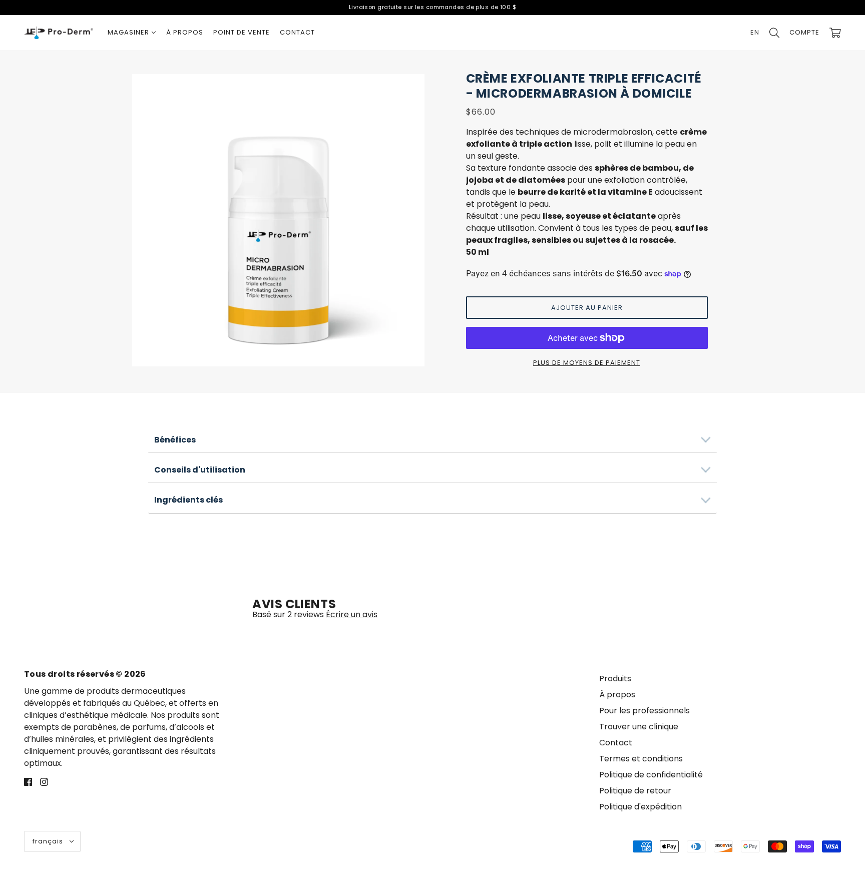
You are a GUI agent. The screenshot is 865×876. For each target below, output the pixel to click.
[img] (28, 781)
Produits (615, 678)
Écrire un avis (351, 614)
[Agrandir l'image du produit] (278, 220)
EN (754, 32)
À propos (617, 694)
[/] (58, 32)
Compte (804, 32)
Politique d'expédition (640, 806)
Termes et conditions (641, 758)
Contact (615, 742)
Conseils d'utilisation (199, 470)
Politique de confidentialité (651, 774)
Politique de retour (635, 790)
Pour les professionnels (644, 710)
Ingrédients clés (188, 500)
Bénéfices (175, 440)
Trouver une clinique (638, 726)
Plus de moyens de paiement (586, 362)
